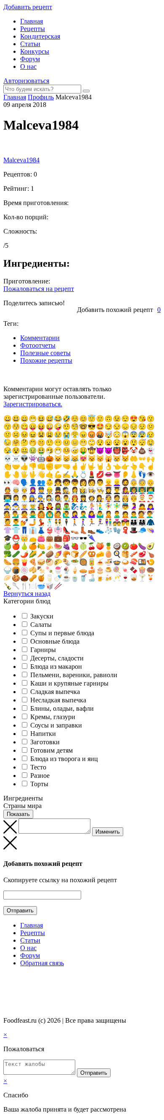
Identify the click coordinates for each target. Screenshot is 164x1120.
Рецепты (32, 28)
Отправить (20, 910)
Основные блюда (54, 641)
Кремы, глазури (52, 716)
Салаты (41, 624)
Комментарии (40, 337)
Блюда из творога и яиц (64, 758)
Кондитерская (40, 36)
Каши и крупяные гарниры (69, 683)
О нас (28, 66)
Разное (40, 775)
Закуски (41, 616)
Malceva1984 (21, 160)
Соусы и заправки (56, 725)
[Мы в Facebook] (15, 979)
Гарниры (43, 649)
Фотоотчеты (38, 345)
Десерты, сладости (57, 658)
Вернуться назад (26, 593)
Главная (31, 21)
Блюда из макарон (56, 666)
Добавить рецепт (27, 6)
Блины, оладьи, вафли (62, 708)
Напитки (43, 733)
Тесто (38, 767)
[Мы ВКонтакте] (7, 979)
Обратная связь (42, 963)
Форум (30, 58)
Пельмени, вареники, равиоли (73, 674)
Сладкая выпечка (55, 691)
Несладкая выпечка (58, 700)
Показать (18, 814)
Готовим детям (51, 750)
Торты (39, 783)
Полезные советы (45, 352)
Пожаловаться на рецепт (38, 288)
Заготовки (45, 742)
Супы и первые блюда (62, 633)
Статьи (30, 43)
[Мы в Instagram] (23, 979)
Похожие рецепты (46, 360)
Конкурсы (34, 51)
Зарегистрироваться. (32, 404)
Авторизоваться (26, 80)
